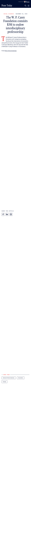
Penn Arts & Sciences (11, 51)
